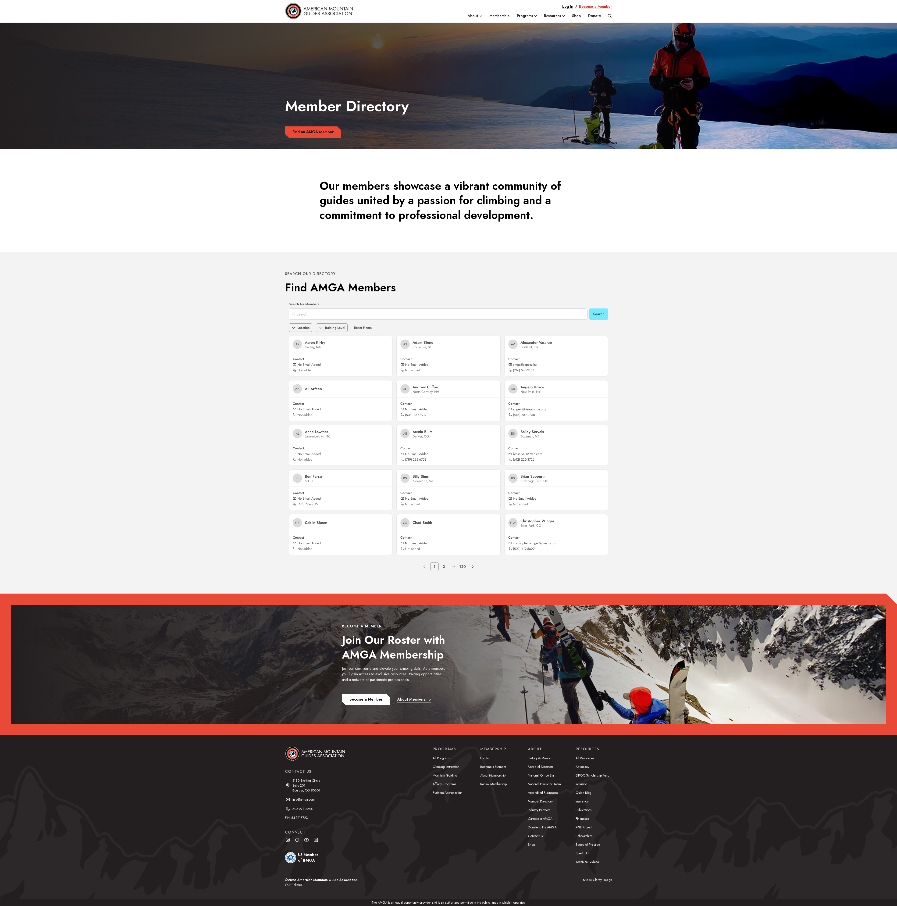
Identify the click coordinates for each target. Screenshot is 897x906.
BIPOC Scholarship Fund (592, 775)
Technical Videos (587, 861)
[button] (475, 15)
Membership (499, 15)
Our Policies (293, 884)
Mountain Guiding (445, 775)
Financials (582, 818)
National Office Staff (542, 775)
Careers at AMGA (540, 818)
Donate (594, 15)
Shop (576, 15)
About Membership (492, 775)
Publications (583, 810)
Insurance (582, 801)
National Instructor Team (544, 784)
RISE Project (584, 827)
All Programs (441, 758)
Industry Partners (539, 810)
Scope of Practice (588, 844)
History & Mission (539, 758)
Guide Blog (583, 792)
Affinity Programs (444, 784)
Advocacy (582, 766)
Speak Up (582, 853)
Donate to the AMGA (542, 827)
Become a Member (595, 6)
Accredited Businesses (543, 792)
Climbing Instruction (446, 766)
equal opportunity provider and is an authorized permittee (434, 902)
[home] (322, 11)
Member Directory (540, 801)
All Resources (585, 758)
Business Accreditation (448, 792)
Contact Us (535, 836)
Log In (567, 6)
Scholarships (584, 836)
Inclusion (581, 784)
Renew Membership (493, 784)
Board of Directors (540, 766)
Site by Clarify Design (597, 879)
